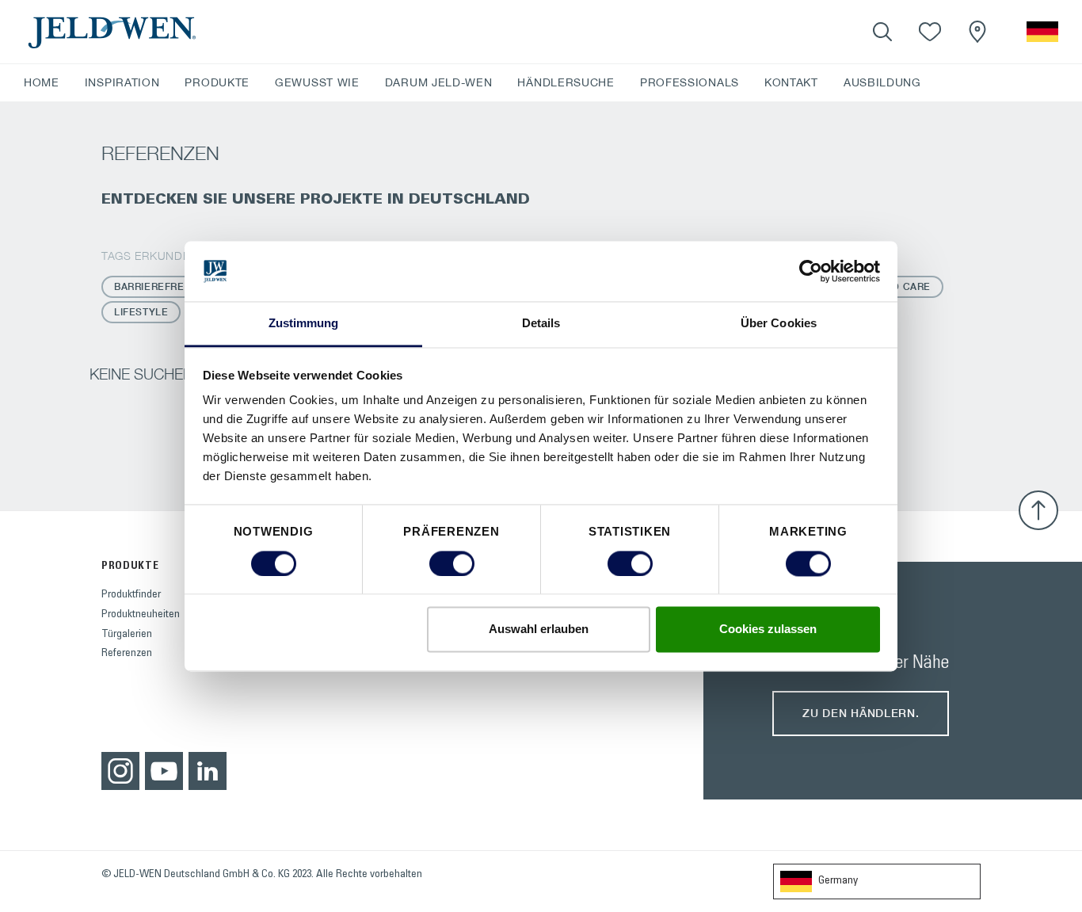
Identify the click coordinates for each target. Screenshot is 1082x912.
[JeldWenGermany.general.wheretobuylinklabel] (977, 31)
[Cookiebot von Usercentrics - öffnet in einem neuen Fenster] (810, 271)
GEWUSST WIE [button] (317, 82)
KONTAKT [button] (791, 82)
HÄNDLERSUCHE (565, 82)
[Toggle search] (882, 31)
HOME (41, 82)
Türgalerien (126, 634)
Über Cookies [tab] (779, 323)
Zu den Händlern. (860, 712)
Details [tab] (541, 323)
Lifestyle (141, 312)
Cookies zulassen (768, 629)
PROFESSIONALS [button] (689, 82)
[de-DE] (1042, 31)
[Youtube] (164, 771)
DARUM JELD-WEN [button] (439, 82)
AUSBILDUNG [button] (882, 82)
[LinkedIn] (208, 771)
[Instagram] (120, 771)
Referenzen (126, 653)
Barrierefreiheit (162, 286)
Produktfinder (131, 595)
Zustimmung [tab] (304, 323)
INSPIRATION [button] (122, 82)
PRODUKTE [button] (217, 82)
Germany (838, 881)
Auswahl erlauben (539, 629)
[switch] (451, 563)
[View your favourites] (930, 31)
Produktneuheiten (140, 614)
